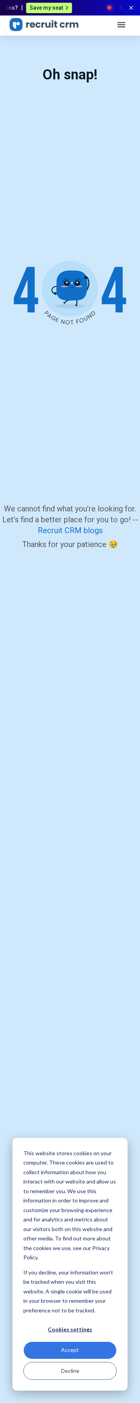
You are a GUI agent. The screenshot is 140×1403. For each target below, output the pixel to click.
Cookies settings (70, 1329)
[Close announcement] (131, 8)
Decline (70, 1370)
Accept (70, 1349)
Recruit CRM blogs (70, 530)
